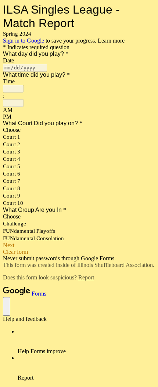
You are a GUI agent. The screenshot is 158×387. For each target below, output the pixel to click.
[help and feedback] (6, 306)
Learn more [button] (111, 40)
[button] (79, 245)
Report (86, 277)
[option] (79, 110)
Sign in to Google (23, 40)
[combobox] (13, 89)
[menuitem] (86, 341)
